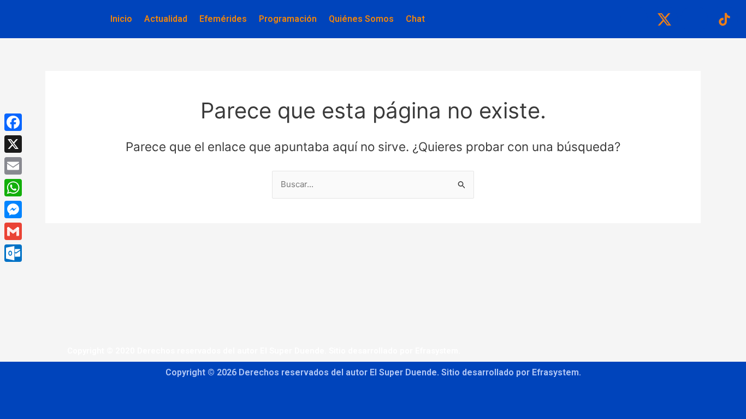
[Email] (13, 166)
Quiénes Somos (361, 19)
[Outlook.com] (13, 253)
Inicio (121, 19)
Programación (288, 19)
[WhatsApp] (13, 188)
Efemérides (223, 19)
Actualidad (165, 19)
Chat (415, 19)
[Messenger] (13, 209)
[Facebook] (13, 122)
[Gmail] (13, 231)
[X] (13, 144)
